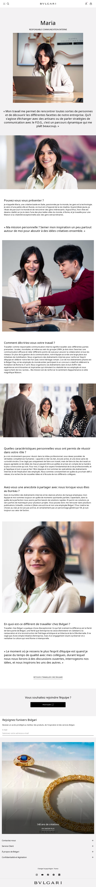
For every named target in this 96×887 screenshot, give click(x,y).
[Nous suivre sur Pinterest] (53, 875)
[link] (91, 3)
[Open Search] (8, 3)
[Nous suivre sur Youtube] (42, 875)
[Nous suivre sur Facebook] (48, 875)
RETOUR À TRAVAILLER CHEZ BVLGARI (48, 677)
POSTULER (47, 705)
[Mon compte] (86, 3)
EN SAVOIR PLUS (48, 828)
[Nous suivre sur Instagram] (37, 875)
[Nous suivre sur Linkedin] (59, 875)
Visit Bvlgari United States (38, 18)
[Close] (74, 15)
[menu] (4, 3)
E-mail (4, 730)
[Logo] (48, 4)
